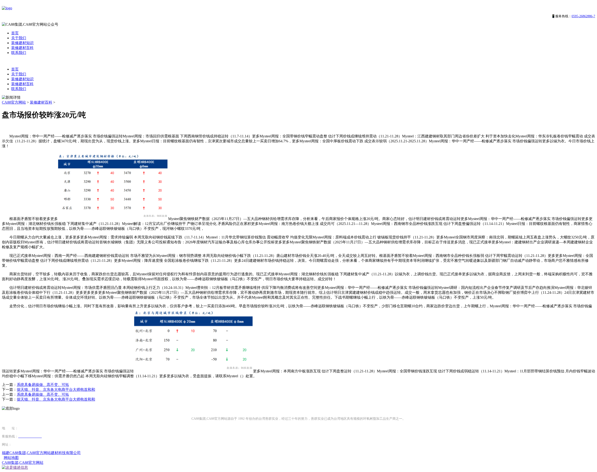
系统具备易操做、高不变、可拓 (43, 385)
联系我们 (18, 53)
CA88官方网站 (14, 102)
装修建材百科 (22, 48)
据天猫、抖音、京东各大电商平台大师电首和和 (56, 390)
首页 (15, 33)
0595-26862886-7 (583, 16)
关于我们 (18, 38)
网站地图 (11, 458)
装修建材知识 (22, 43)
